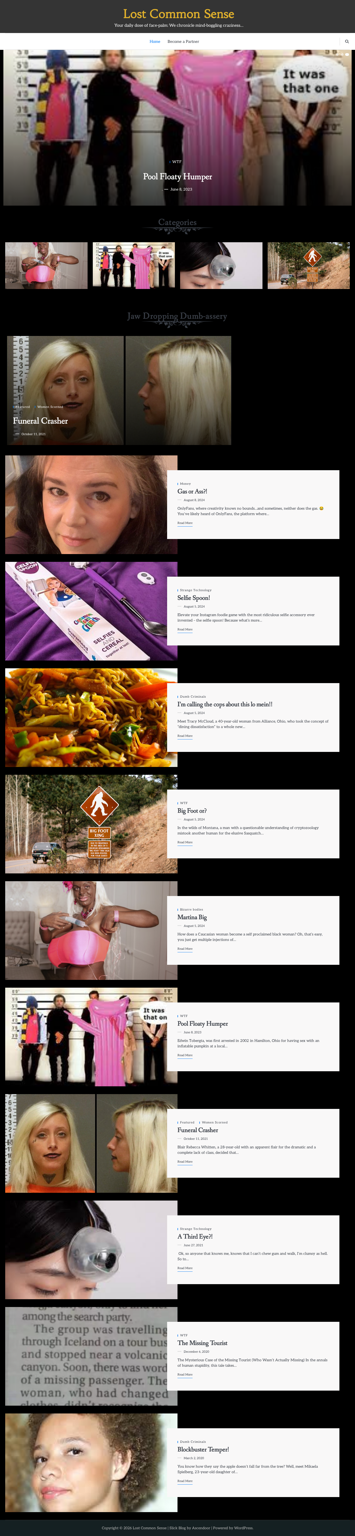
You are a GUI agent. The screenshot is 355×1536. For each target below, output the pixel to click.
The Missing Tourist (202, 1343)
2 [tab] (342, 54)
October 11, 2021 (34, 434)
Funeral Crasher (40, 421)
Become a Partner (183, 41)
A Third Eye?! (195, 1236)
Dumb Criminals (134, 265)
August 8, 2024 (181, 189)
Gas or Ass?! (177, 177)
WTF (308, 265)
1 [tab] (337, 54)
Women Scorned (50, 407)
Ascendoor (201, 1528)
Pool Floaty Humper (203, 1024)
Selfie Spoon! (194, 598)
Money (177, 162)
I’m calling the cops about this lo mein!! (225, 704)
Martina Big (192, 917)
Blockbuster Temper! (203, 1449)
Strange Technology (221, 265)
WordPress (243, 1528)
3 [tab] (347, 54)
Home (155, 41)
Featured (23, 407)
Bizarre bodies (46, 265)
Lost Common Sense (178, 13)
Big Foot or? (192, 811)
